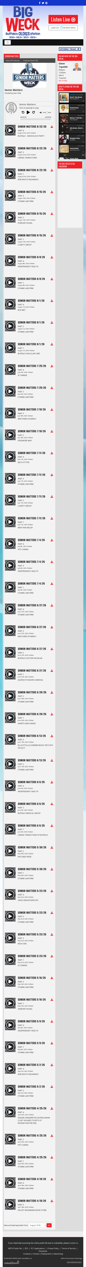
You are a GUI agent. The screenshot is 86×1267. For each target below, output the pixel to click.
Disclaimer (43, 1251)
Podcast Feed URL (30, 60)
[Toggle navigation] (7, 42)
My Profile (63, 80)
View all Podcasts (13, 60)
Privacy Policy (53, 1248)
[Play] (28, 112)
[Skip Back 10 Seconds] (23, 112)
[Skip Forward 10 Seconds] (33, 112)
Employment (46, 1254)
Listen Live (60, 19)
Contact (36, 1254)
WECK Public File (15, 1248)
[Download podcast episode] (52, 127)
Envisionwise (70, 1258)
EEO (26, 1248)
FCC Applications (38, 1248)
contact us (73, 1243)
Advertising (58, 1254)
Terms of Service (68, 1248)
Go (49, 1225)
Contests (27, 1254)
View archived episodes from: (16, 1225)
